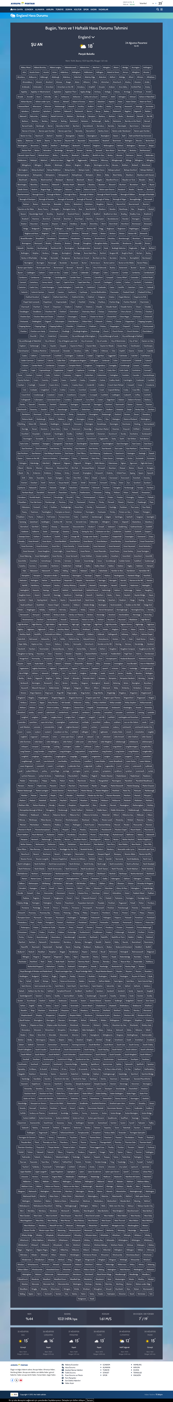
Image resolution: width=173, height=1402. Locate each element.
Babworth (68, 111)
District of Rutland (130, 419)
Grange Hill (75, 536)
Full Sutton (51, 517)
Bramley (89, 219)
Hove (50, 654)
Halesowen (34, 571)
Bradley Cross (135, 214)
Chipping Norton (25, 326)
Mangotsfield (103, 781)
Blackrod (70, 180)
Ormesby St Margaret (145, 883)
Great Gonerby (68, 546)
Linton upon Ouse (67, 737)
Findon (110, 497)
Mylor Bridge (104, 835)
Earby (114, 439)
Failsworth (33, 488)
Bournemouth (134, 204)
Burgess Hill (114, 253)
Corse (20, 375)
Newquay (117, 854)
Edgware (67, 463)
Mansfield (128, 781)
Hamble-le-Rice (117, 571)
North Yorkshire (147, 869)
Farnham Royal (27, 492)
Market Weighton (102, 791)
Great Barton (88, 541)
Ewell (43, 483)
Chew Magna (124, 317)
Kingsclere (134, 693)
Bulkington (25, 253)
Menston (61, 805)
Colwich (148, 360)
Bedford (54, 146)
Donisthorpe (101, 424)
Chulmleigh (95, 331)
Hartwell (92, 585)
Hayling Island (42, 600)
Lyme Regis (55, 771)
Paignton (36, 898)
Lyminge (66, 771)
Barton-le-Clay (26, 136)
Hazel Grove (89, 600)
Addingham (76, 72)
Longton (107, 756)
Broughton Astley (101, 243)
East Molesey (145, 448)
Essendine (40, 478)
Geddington (45, 522)
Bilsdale (48, 165)
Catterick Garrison (37, 292)
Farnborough (129, 488)
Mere (95, 805)
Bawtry (47, 141)
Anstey (147, 87)
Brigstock (45, 233)
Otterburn (97, 888)
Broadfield (40, 238)
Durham (61, 439)
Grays (151, 536)
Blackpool (59, 180)
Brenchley (94, 224)
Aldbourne (33, 77)
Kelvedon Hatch (89, 678)
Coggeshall (112, 356)
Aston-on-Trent (145, 102)
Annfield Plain (136, 87)
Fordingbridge (66, 507)
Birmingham (23, 170)
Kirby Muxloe (53, 703)
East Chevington (123, 444)
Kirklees (32, 708)
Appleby (24, 92)
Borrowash (148, 199)
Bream (64, 224)
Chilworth (99, 321)
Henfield (46, 615)
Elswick (140, 468)
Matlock (32, 800)
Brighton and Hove (31, 233)
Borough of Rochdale (146, 194)
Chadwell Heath (128, 292)
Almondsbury (27, 82)
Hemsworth (24, 615)
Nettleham (72, 844)
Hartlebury (35, 585)
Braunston (34, 224)
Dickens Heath (27, 419)
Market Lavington (42, 791)
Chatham (78, 307)
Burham (139, 253)
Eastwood (84, 458)
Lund (119, 766)
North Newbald (148, 864)
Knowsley (148, 708)
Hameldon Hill (144, 571)
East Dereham (27, 448)
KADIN (94, 9)
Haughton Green (25, 595)
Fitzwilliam (22, 502)
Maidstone (147, 776)
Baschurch (39, 136)
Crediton (101, 385)
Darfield (53, 404)
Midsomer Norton (59, 815)
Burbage (77, 253)
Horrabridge (139, 644)
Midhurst (46, 815)
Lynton (150, 771)
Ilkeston (90, 663)
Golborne (35, 531)
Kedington (149, 673)
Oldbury (93, 883)
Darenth (32, 404)
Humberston (149, 654)
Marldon (24, 795)
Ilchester (68, 663)
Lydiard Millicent (32, 771)
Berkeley (133, 150)
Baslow (81, 136)
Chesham (148, 312)
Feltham (117, 492)
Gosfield (128, 531)
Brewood (147, 224)
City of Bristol (50, 341)
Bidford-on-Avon (57, 160)
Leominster (105, 727)
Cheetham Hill (50, 312)
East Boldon (94, 444)
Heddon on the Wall (133, 605)
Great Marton (85, 551)
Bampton (91, 116)
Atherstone (37, 106)
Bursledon (63, 263)
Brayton (55, 224)
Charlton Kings (114, 302)
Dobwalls (43, 424)
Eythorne (21, 488)
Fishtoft (151, 497)
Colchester (123, 356)
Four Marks (146, 507)
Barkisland (74, 121)
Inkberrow (85, 668)
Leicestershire (49, 727)
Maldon (22, 781)
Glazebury (149, 522)
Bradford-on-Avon (110, 214)
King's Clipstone (36, 693)
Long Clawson (25, 751)
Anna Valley (123, 87)
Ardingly (108, 92)
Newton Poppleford (59, 859)
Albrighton (136, 72)
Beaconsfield (94, 141)
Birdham (125, 165)
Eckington (23, 463)
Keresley (74, 683)
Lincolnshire (139, 732)
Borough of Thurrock (84, 199)
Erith (23, 478)
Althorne (86, 82)
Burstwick (74, 263)
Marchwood (83, 786)
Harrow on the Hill (136, 580)
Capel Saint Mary (84, 282)
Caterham (131, 287)
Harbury (108, 575)
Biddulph (33, 160)
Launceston (146, 717)
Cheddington (24, 312)
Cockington (69, 356)
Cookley (24, 370)
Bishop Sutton (70, 170)
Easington (46, 444)
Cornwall (147, 370)
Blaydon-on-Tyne (128, 180)
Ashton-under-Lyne (43, 102)
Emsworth (99, 473)
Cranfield (150, 380)
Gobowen (111, 527)
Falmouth (96, 488)
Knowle (138, 708)
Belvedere (47, 150)
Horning (118, 644)
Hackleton (55, 566)
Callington (96, 273)
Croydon (83, 395)
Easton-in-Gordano (50, 458)
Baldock (44, 116)
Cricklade (33, 390)
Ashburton (76, 97)
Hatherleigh (106, 590)
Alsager (68, 82)
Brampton (100, 219)
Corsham (29, 375)
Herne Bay (148, 615)
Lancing (141, 712)
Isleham (35, 673)
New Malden (123, 844)
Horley (66, 644)
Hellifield (52, 610)
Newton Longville (42, 859)
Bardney (35, 121)
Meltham (149, 800)
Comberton (50, 365)
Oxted (127, 893)
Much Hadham (23, 835)
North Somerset (71, 869)
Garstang (22, 522)
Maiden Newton (107, 776)
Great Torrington (143, 551)
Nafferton (130, 835)
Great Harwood (114, 546)
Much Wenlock (37, 835)
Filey (78, 497)
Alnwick (39, 82)
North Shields (39, 869)
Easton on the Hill (32, 458)
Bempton (70, 150)
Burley (148, 253)
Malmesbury (33, 781)
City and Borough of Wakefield (30, 341)
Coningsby (113, 365)
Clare (44, 346)
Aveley (108, 106)
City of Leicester (87, 341)
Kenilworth (24, 683)
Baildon (148, 111)
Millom (150, 815)
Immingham (118, 663)
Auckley (81, 106)
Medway (94, 800)
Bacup (98, 111)
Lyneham (128, 771)
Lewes (28, 732)
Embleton (47, 473)
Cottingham (114, 375)
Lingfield (23, 737)
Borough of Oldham (128, 194)
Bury (88, 268)
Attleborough (60, 106)
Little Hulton (67, 742)
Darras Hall (86, 404)
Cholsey (103, 326)
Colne (115, 360)
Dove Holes (55, 429)
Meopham (72, 805)
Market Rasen (73, 791)
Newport (91, 854)
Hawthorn (100, 595)
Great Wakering (25, 556)
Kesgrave (84, 683)
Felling (107, 492)
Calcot (74, 273)
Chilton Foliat (87, 321)
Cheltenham (112, 312)
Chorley (136, 326)
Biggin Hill (70, 160)
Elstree (131, 468)
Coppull (70, 370)
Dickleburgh (40, 419)
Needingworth (95, 839)
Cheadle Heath (111, 307)
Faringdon (117, 488)
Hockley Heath (25, 634)
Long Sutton (120, 751)
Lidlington (85, 732)
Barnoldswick (88, 126)
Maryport (147, 795)
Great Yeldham (86, 556)
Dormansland (149, 424)
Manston (21, 786)
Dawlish (44, 409)
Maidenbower (121, 776)
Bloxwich (112, 185)
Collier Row (61, 360)
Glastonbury (136, 522)
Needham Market (80, 839)
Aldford (112, 77)
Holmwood (33, 639)
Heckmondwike (116, 605)
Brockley (111, 238)
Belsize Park (26, 150)
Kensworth (48, 683)
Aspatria (112, 102)
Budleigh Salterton (119, 248)
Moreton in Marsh (24, 830)
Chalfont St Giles (78, 297)
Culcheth (147, 395)
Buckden (30, 248)
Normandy (119, 859)
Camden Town (75, 277)
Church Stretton (133, 331)
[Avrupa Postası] (22, 3)
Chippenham (130, 321)
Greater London (102, 556)
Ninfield (92, 859)
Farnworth (51, 492)
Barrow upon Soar (65, 131)
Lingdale (151, 732)
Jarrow (120, 673)
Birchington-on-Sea (101, 165)
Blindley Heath (68, 185)
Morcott (117, 825)
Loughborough (27, 761)
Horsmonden (44, 649)
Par (100, 898)
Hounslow (40, 654)
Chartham (36, 307)
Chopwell (126, 326)
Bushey (112, 268)
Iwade (103, 673)
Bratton (24, 224)
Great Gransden (84, 546)
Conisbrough (125, 365)
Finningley (130, 497)
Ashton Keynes (26, 102)
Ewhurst (52, 483)
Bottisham (89, 204)
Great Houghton (44, 551)
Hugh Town (128, 654)
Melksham (138, 800)
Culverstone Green (54, 400)
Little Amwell (119, 737)
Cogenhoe (100, 356)
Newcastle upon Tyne (146, 849)
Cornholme (136, 370)
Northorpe (123, 874)
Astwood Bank (23, 106)
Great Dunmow (27, 546)
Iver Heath (72, 673)
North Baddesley (133, 859)
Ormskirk (22, 888)
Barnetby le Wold (62, 126)
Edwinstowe (113, 463)
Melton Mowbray (39, 805)
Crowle (60, 395)
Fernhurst (47, 497)
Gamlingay (119, 517)
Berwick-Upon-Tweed (26, 155)
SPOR (86, 9)
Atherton (48, 106)
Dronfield (24, 434)
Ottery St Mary (121, 888)
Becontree (35, 146)
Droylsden (36, 434)
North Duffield (39, 864)
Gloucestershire (78, 527)
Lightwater (104, 732)
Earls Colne (24, 444)
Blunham (122, 185)
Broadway (87, 238)
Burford (103, 253)
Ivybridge (93, 673)
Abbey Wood (25, 67)
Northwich (150, 874)
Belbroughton (109, 146)
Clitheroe (104, 351)
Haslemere (134, 585)
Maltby (53, 781)
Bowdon (113, 209)
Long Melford (93, 751)
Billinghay (150, 160)
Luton (127, 766)
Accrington (136, 67)
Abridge (125, 67)
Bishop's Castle (84, 170)
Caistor (65, 273)
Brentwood (136, 224)
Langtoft (92, 717)
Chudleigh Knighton (80, 331)
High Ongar (87, 624)
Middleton (23, 815)
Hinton (124, 629)
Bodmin (34, 189)
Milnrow (22, 820)
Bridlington (59, 229)
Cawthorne (72, 292)
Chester (83, 317)
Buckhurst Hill (56, 248)
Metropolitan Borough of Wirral (31, 810)
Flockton (130, 502)
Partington (130, 898)
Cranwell (42, 385)
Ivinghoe (83, 673)
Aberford (96, 67)
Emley (67, 473)
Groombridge (89, 561)
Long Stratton (107, 751)
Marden (94, 786)
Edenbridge (34, 463)
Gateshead (34, 522)
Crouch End (25, 395)
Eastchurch (120, 453)
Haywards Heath (75, 600)
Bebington (129, 141)
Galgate (108, 517)
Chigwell (48, 321)
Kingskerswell (146, 693)
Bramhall (57, 219)
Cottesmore (101, 375)
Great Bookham (131, 541)
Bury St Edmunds (99, 268)
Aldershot (102, 77)
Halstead (83, 571)
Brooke (48, 243)
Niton (101, 859)
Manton (31, 786)
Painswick (46, 898)
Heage (132, 600)
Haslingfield (24, 590)
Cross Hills (136, 390)
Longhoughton (61, 756)
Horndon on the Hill (104, 644)
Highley (20, 629)
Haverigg (57, 595)
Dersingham (93, 414)
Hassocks (35, 590)
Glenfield (35, 527)
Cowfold (73, 380)
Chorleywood (148, 326)
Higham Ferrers (126, 624)
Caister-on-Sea (54, 273)
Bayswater (82, 141)
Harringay (102, 580)
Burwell (79, 268)
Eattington (120, 458)
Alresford (49, 82)
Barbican (25, 121)
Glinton (45, 527)
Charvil (46, 307)
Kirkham (23, 708)
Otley (88, 888)
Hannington (76, 575)
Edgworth (77, 463)
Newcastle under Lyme (126, 849)
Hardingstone (119, 575)
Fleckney (62, 502)
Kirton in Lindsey (53, 708)
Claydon (53, 346)
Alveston (137, 82)
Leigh (60, 727)
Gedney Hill (58, 522)
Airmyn (125, 72)
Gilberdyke (94, 522)
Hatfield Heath (77, 590)
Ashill (113, 97)
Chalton (112, 297)
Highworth (42, 629)
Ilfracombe (79, 663)
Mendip (52, 805)
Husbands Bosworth (127, 659)
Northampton (47, 874)
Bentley (89, 150)
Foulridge (112, 507)
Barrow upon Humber (47, 131)
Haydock (127, 595)
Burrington (40, 263)
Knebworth (116, 708)
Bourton (146, 204)
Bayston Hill (69, 141)
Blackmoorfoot (46, 180)
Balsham (70, 116)
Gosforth (138, 531)
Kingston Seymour (75, 698)
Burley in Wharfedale (29, 258)
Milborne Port (75, 815)
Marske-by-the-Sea (95, 795)
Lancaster (119, 712)
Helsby (83, 610)
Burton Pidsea (142, 263)
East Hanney (54, 448)
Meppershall (84, 805)
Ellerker (29, 468)
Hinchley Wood (63, 629)
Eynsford (137, 483)
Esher (31, 478)
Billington (38, 165)
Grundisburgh (111, 561)
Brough (77, 243)
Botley (67, 204)
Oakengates (115, 879)
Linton (54, 737)
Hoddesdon (69, 634)
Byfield (151, 268)
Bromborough (124, 238)
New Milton (22, 849)
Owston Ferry (83, 893)
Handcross (65, 575)
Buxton (142, 268)
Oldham (102, 883)
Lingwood (33, 737)
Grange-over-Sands (90, 536)
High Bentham (23, 624)
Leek (152, 722)
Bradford (97, 214)
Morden (127, 825)
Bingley (87, 165)
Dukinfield (90, 434)
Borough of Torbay (102, 199)
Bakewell (23, 116)
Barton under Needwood (121, 131)
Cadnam (42, 273)
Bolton (78, 189)
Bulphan (36, 253)
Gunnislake (43, 566)
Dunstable (39, 439)
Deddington (98, 409)
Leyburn (38, 732)
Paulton (58, 903)
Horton (70, 649)
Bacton (89, 111)
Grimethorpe (46, 561)
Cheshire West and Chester (43, 317)
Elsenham (112, 468)
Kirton (41, 708)
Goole (45, 531)
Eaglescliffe (104, 439)
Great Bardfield (60, 541)
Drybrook (47, 434)
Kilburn (87, 688)
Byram (20, 273)
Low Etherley (76, 761)
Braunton (45, 224)
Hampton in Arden (50, 575)
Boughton (100, 204)
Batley (20, 141)
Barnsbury (100, 126)
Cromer (72, 390)
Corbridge (91, 370)
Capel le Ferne (69, 282)
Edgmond (56, 463)
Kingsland (21, 698)
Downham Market (102, 429)
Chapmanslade (61, 302)
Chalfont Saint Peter (60, 297)
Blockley (92, 185)
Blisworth (81, 185)
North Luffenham (133, 864)
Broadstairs (51, 238)
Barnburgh (40, 126)
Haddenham (67, 566)
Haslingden (146, 585)
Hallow (74, 571)
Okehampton (33, 883)
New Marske (136, 844)
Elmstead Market (88, 468)
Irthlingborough (146, 668)
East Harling (67, 448)
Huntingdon (60, 659)
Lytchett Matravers (28, 776)
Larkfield (111, 717)
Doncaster (78, 424)
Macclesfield (73, 776)
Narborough (46, 839)
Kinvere (33, 703)
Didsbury (61, 419)
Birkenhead (146, 165)
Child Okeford (73, 321)
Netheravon (40, 844)
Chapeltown (47, 302)
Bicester (120, 155)
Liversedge (46, 747)
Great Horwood (28, 551)
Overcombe (48, 893)
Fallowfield (85, 488)
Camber (125, 273)
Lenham (94, 727)
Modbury (58, 825)
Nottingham (58, 879)
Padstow (26, 898)
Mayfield (63, 800)
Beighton (96, 146)
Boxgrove (141, 209)
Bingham (78, 165)
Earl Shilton (132, 439)
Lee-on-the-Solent (131, 722)
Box (132, 209)
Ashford (104, 97)
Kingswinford (128, 698)
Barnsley (111, 126)
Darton (130, 404)
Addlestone (88, 72)
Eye (128, 483)
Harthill (24, 585)
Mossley (83, 830)
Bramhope (79, 219)
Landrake (151, 712)
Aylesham (47, 111)
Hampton (36, 575)
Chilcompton (59, 321)
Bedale (45, 146)
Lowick (50, 766)
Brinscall (85, 233)
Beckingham (22, 146)
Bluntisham (134, 185)
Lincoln (128, 732)
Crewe (140, 385)
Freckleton (78, 512)
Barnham (76, 126)
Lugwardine (109, 766)
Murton (93, 835)
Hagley (130, 566)
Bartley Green (103, 131)
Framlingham (47, 512)
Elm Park (75, 468)
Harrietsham (90, 580)
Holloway (124, 634)
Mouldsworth (106, 830)
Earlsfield (35, 444)
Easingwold (58, 444)
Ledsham (117, 722)
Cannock (23, 282)
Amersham (50, 87)
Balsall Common (57, 116)
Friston (136, 512)
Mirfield (130, 820)
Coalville (150, 351)
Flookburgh (142, 502)
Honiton (115, 639)
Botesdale (57, 204)
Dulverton (101, 434)
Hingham (115, 629)
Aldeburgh (55, 77)
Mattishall (42, 800)
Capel (58, 282)
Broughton (87, 243)
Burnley (123, 258)
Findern (101, 497)
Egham (123, 463)
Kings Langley (72, 693)
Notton (85, 879)
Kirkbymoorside (146, 703)
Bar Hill (149, 116)
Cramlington (127, 380)
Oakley (147, 879)
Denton (47, 414)
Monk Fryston (89, 825)
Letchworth (127, 727)
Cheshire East (25, 317)
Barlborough (96, 121)
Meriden (103, 805)
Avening (118, 106)
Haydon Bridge (139, 595)
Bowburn (102, 209)
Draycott (126, 429)
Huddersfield (116, 654)
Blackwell (80, 180)
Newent (36, 854)
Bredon (83, 224)
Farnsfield (40, 492)
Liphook (80, 737)
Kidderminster (54, 688)
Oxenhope (96, 893)
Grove (99, 561)
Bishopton (89, 175)
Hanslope (88, 575)
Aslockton (101, 102)
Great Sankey (128, 551)
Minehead (85, 820)
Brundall (138, 243)
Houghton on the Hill (146, 649)
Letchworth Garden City (143, 727)
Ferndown (22, 497)
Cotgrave (78, 375)
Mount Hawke (136, 830)
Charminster (144, 302)
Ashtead (133, 97)
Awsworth (128, 106)
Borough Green (38, 194)
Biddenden (150, 155)
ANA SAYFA (18, 9)
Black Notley (117, 175)
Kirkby (87, 703)
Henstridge (101, 615)
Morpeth (65, 830)
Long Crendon (39, 751)
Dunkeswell (146, 434)
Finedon (120, 497)
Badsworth (117, 111)
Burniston (113, 258)
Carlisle (118, 282)
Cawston (61, 292)
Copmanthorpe (44, 370)
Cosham (57, 375)
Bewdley (85, 155)
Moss (74, 830)
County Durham (24, 380)
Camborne (23, 277)
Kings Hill (60, 693)
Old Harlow (57, 883)
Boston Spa (46, 204)
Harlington (34, 580)
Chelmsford (74, 312)
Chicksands (24, 321)
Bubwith (21, 248)
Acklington (147, 67)
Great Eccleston (42, 546)
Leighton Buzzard (72, 727)
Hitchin (141, 629)
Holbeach (80, 634)
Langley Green (56, 717)
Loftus (97, 747)
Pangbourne (58, 898)
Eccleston (150, 458)
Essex (50, 478)
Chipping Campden (145, 321)
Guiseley (22, 566)
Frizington (146, 512)
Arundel (30, 97)
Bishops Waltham (146, 170)
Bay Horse (58, 141)
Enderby (110, 473)
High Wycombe (111, 624)
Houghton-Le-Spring (25, 654)
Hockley (151, 629)
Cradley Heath (114, 380)
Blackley (34, 180)
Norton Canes (36, 879)
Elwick (21, 473)
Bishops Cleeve (99, 170)
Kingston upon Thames (112, 698)
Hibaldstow (133, 619)
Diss (107, 419)
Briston (103, 233)
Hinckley (75, 629)
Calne (105, 273)
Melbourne (116, 800)
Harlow (44, 580)
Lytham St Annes (45, 776)
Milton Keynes (46, 820)
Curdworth (78, 400)
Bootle (131, 189)
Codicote (80, 356)
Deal (52, 409)
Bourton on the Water (26, 209)
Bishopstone (50, 175)
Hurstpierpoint (111, 659)
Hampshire (26, 575)
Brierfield (79, 229)
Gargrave (139, 517)
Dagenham (111, 400)
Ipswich (105, 668)
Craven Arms (54, 385)
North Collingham (24, 864)
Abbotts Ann (84, 67)
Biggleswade (82, 160)
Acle (24, 72)
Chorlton (23, 331)
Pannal (69, 898)
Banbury (102, 116)
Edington (88, 463)
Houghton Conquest (127, 649)
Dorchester (126, 424)
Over (38, 893)
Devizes (127, 414)
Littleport (24, 747)
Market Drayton (148, 786)
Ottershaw (109, 888)
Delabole (119, 409)
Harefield (146, 575)
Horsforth (21, 649)
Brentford (125, 224)
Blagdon (100, 180)
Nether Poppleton (144, 839)
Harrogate (113, 580)
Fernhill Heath (35, 497)
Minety (95, 820)
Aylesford (36, 111)
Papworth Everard (89, 898)
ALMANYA (39, 9)
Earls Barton (144, 439)
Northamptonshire (62, 874)
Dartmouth (120, 404)
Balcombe (34, 116)
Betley (55, 155)
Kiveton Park (79, 708)
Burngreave (66, 258)
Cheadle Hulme (126, 307)
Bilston (68, 165)
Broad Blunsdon (26, 238)
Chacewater (114, 292)
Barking (63, 121)
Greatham (115, 556)
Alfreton (140, 77)
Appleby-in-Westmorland (40, 92)
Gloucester (65, 527)
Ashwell (66, 102)
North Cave (147, 859)
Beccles (139, 141)
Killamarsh (106, 688)
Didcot (51, 419)
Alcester (146, 72)
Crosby (126, 390)
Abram (116, 67)
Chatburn (68, 307)
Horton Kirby (81, 649)
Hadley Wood (99, 566)
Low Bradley (62, 761)
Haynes (53, 600)
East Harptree (80, 448)
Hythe (49, 663)
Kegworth (38, 678)
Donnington (114, 424)
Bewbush (75, 155)
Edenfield (46, 463)
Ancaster (102, 87)
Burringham (28, 263)
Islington (55, 673)
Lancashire (108, 712)
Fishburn (141, 497)
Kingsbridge (111, 693)
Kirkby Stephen (130, 703)
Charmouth (25, 307)
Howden (69, 654)
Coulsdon (125, 375)
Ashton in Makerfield (146, 97)
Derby (71, 414)
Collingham (94, 360)
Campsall (109, 277)
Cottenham (89, 375)
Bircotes (115, 165)
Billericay (104, 160)
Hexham (101, 619)
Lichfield (75, 732)
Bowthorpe (123, 209)
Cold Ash (134, 356)
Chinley (109, 321)
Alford (131, 77)
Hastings (46, 590)
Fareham (106, 488)
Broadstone (63, 238)
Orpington (33, 888)
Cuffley (137, 395)
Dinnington (81, 419)
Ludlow (98, 766)
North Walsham (132, 869)
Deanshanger (62, 409)
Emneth (76, 473)
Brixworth (143, 233)
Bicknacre (129, 155)
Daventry (33, 409)
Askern (91, 102)
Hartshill (82, 585)
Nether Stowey (26, 844)
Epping (132, 473)
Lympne (96, 771)
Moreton (149, 825)
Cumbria (67, 400)
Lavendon (22, 722)
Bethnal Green (43, 155)
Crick (24, 390)
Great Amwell (33, 541)
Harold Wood (56, 580)
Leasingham (61, 722)
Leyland (47, 732)
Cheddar (148, 307)
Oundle (20, 893)
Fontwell (36, 507)
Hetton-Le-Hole (88, 619)
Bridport (70, 229)
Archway (97, 92)
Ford (45, 507)
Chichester (137, 317)
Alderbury (66, 77)
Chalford (91, 297)
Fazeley (73, 492)
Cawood (51, 292)
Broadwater (75, 238)
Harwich (124, 585)
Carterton (22, 287)
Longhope (35, 756)
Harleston (23, 580)
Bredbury (73, 224)
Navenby (57, 839)
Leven (20, 732)
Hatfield (65, 590)
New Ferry (111, 844)
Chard (72, 302)
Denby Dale (139, 409)
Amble (147, 82)
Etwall (94, 478)
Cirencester (63, 336)
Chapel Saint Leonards (31, 302)
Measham (83, 800)
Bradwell (25, 219)
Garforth (129, 517)
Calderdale (85, 273)
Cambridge (47, 277)
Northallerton (23, 874)
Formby (89, 507)
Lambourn (86, 712)
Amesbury (81, 87)
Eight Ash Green (147, 463)
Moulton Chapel (121, 830)
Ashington (122, 97)
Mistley (150, 820)
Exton (121, 483)
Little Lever (80, 742)
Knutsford (21, 712)
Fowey (24, 512)
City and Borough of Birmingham (83, 336)
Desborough (106, 414)
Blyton (152, 185)
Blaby (107, 175)
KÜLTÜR (77, 9)
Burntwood (146, 258)
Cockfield (57, 356)
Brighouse (110, 229)
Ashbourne (65, 97)
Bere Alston (110, 150)
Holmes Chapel (147, 634)
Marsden (69, 795)
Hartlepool (47, 585)
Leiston (84, 727)
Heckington (102, 605)
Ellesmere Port (62, 468)
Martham (127, 795)
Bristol (94, 233)
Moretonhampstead (42, 830)
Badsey (106, 111)
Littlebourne (133, 742)
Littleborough (120, 742)
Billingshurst (26, 165)
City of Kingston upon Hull (67, 341)
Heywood (121, 619)
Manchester (82, 781)
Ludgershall (88, 766)
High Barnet (145, 619)
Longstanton (96, 756)
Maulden (53, 800)
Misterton (140, 820)
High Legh (75, 624)
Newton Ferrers (26, 859)
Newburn (100, 849)
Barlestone (117, 121)
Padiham (151, 893)
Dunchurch (113, 434)
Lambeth (75, 712)
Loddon (77, 747)
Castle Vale (79, 287)
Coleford (40, 360)
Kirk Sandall (66, 703)
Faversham (63, 492)
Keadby (129, 673)
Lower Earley (131, 761)
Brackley (50, 214)
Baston (115, 136)
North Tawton (103, 869)
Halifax (56, 571)
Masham (22, 800)
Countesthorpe (148, 375)
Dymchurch (91, 439)
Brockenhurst (100, 238)
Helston (92, 610)
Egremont (133, 463)
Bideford (44, 160)
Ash (56, 97)
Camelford (99, 277)
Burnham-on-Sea (99, 258)
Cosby (48, 375)
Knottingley (128, 708)
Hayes (151, 595)
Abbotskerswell (70, 67)
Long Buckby (146, 747)
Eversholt (136, 478)
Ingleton (53, 668)
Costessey (67, 375)
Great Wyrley (57, 556)
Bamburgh (81, 116)
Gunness (32, 566)
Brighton (145, 229)
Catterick (24, 292)
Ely (28, 473)
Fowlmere (34, 512)
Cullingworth (25, 400)
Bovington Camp (69, 209)
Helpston (73, 610)
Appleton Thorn (71, 92)
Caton (141, 287)
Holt (54, 639)
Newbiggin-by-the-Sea (68, 849)
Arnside (20, 97)
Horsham (32, 649)
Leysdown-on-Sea (61, 732)
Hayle (31, 600)
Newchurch (25, 854)
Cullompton (38, 400)
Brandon (125, 219)
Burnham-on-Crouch (81, 258)
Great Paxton (115, 551)
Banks (121, 116)
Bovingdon (55, 209)
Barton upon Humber (142, 131)
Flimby (101, 502)
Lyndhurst (118, 771)
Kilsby (116, 688)
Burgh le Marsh (127, 253)
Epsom (141, 473)
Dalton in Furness (134, 400)
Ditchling (21, 424)
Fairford (43, 488)
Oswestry (69, 888)
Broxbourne (127, 243)
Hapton (98, 575)
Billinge (128, 160)
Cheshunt (60, 317)
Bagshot (128, 111)
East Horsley (93, 448)
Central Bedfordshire (98, 292)
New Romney (35, 849)
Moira (67, 825)
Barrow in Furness (28, 131)
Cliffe (87, 351)
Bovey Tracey (43, 209)
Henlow (90, 615)
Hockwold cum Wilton (53, 634)
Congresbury (100, 365)
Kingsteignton (43, 698)
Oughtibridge (148, 888)
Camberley (136, 273)
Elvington (150, 468)
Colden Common (27, 360)
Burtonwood (58, 268)
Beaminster (117, 141)
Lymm (86, 771)
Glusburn (91, 527)
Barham (54, 121)
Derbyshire (81, 414)
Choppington (114, 326)
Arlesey (117, 92)
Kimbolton (137, 688)
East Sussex (69, 453)
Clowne (131, 351)
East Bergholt (82, 444)
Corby (101, 370)
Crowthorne (71, 395)
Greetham (34, 561)
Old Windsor (81, 883)
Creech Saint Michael (116, 385)
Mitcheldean (34, 825)
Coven (35, 380)
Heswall (63, 619)
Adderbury (64, 72)
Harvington (103, 585)
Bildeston (94, 160)
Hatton (138, 590)
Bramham (67, 219)
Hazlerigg (101, 600)
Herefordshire (124, 615)
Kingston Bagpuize (58, 698)
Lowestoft (40, 766)
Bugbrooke (133, 248)
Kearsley (139, 673)
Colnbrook (106, 360)
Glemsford (24, 527)
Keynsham (148, 683)
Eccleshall (139, 458)
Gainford (85, 517)
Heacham (111, 600)
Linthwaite (45, 737)
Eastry (74, 458)
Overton (71, 893)
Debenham (86, 409)
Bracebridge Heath (36, 214)
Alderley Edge (90, 77)
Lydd (20, 771)
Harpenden (68, 580)
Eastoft (151, 453)
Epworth (150, 473)
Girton (116, 522)
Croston (146, 390)
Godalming (123, 527)
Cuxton (100, 400)
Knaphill (90, 708)
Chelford (62, 312)
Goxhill (57, 536)
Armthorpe (138, 92)
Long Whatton (133, 751)
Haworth (89, 595)
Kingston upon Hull (93, 698)
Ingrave (74, 668)
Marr (61, 795)
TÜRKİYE (60, 9)
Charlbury (101, 302)
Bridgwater (47, 229)
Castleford (91, 287)
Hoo (123, 639)
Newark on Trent (50, 849)
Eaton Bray (96, 458)
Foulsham (123, 507)
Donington (89, 424)
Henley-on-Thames (76, 615)
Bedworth (76, 146)
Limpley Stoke (117, 732)
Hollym (134, 634)
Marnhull (43, 795)
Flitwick (121, 502)
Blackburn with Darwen (145, 175)
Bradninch (147, 214)
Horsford (150, 644)
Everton (24, 483)
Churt (42, 336)
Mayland (73, 800)
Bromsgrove (26, 243)
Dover (66, 429)
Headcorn (122, 600)
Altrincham (105, 82)
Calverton (115, 273)
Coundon (136, 375)
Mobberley (47, 825)
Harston (149, 580)
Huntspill (81, 659)
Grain (66, 536)
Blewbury (45, 185)
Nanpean (24, 839)
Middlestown (147, 810)
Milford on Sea (127, 815)
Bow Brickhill (90, 209)
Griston (77, 561)
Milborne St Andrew (90, 815)
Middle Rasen (102, 810)
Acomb (46, 72)
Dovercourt (76, 429)
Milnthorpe (33, 820)
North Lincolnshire (116, 864)
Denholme (26, 414)
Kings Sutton (85, 693)
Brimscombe (63, 233)
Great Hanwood (99, 546)
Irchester (115, 668)
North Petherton (25, 869)
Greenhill (148, 556)
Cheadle (99, 307)
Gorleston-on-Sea (103, 531)
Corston (39, 375)
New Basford (98, 844)
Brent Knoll (113, 224)
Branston (146, 219)
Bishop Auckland (38, 170)
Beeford (87, 146)
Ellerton (39, 468)
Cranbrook (140, 380)
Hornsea (128, 644)
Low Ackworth (49, 761)
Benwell (99, 150)
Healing (141, 600)
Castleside (102, 287)
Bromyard (38, 243)
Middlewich (35, 815)
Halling (65, 571)
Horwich (93, 649)
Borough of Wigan (119, 199)
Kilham (96, 688)
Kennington (36, 683)
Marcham (72, 786)
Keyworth (24, 688)
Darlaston (63, 404)
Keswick (107, 683)
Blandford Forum (112, 180)
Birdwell (135, 165)
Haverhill (46, 595)
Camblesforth (149, 273)
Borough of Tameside (65, 199)
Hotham (103, 649)
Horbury (58, 644)
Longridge (73, 756)
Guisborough (149, 561)
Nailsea (140, 835)
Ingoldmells (63, 668)
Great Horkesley (145, 546)
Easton (20, 458)
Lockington (67, 747)
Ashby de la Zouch (91, 97)
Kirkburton (77, 703)
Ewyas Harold (64, 483)
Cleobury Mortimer (40, 351)
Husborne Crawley (145, 659)
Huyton (20, 663)
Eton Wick (77, 478)
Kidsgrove (77, 688)
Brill (53, 233)
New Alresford (85, 844)
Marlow (33, 795)
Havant (37, 595)
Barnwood (146, 126)
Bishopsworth (63, 175)
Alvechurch (117, 82)
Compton (61, 365)
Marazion (53, 786)
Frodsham (21, 517)
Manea (92, 781)
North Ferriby (89, 864)
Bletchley (34, 185)
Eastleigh (142, 453)
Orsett (43, 888)
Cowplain (92, 380)
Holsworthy (45, 639)
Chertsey (138, 312)
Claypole (63, 346)
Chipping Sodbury (55, 326)
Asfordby (47, 97)
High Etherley (37, 624)
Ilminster (107, 663)
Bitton (99, 175)
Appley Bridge (85, 92)
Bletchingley (22, 185)
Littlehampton (147, 742)
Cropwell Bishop (114, 390)
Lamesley (97, 712)
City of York (133, 341)
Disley (99, 419)
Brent (104, 224)
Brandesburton (113, 219)
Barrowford (90, 131)
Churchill (33, 336)
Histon (133, 629)
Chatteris (89, 307)
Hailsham (139, 566)
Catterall (150, 287)
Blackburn (130, 175)
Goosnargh (55, 531)
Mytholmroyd (118, 835)
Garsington (151, 517)
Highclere (150, 624)
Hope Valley (22, 644)
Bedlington (65, 146)
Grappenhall (116, 536)
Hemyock (36, 615)
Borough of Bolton (54, 194)
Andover (112, 87)
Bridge (25, 229)
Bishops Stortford (130, 170)
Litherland (106, 737)
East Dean (148, 444)
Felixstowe (98, 492)
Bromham (136, 238)
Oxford (106, 893)
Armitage (127, 92)
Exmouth (103, 483)
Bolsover (68, 189)
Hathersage (128, 590)
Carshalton (148, 282)
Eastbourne (108, 453)
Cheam (138, 307)
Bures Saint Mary (90, 253)
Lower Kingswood (26, 766)
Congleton (88, 365)
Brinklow (75, 233)
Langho (44, 717)
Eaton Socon (108, 458)
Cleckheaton (135, 346)
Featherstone (85, 492)
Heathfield (40, 605)
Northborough (78, 874)
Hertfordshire (52, 619)
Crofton (63, 390)
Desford (118, 414)
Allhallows (151, 77)
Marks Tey (126, 791)
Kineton (23, 693)
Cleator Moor (122, 346)
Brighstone (122, 229)
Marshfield (80, 795)
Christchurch (53, 331)
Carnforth (137, 282)
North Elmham (74, 864)
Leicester (37, 727)
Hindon (105, 629)
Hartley (57, 585)
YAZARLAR (103, 9)
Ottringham (135, 888)
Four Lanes (135, 507)
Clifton (95, 351)
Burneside (54, 258)
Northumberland (137, 874)
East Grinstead (41, 448)
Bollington (58, 189)
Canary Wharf (122, 277)
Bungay (55, 253)
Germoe (69, 522)
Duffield (79, 434)
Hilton (51, 629)
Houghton (113, 649)
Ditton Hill (32, 424)
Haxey (118, 595)
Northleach (101, 874)
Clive (113, 351)
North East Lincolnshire (57, 864)
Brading (124, 214)
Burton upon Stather (25, 268)
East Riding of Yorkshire (52, 453)
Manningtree (116, 781)
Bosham (26, 204)
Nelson (107, 839)
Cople (33, 370)
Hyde (29, 663)
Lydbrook (148, 766)
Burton (84, 263)
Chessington (72, 317)
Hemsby (151, 610)
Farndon (140, 488)
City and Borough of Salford (132, 336)
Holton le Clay (74, 639)
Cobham (34, 356)
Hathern (117, 590)
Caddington (31, 273)
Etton (87, 478)
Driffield (136, 429)
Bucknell (97, 248)
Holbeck (91, 634)
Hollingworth (112, 634)
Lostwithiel (147, 756)
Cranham (21, 385)
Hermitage (137, 615)
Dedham (109, 409)
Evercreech (125, 478)
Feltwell (135, 492)
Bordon (140, 189)
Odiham (22, 883)
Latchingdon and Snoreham (128, 717)
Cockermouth (46, 356)
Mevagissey (50, 810)
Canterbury (34, 282)
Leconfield (96, 722)
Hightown (30, 629)
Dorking (137, 424)
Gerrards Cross (81, 522)
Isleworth (45, 673)
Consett (136, 365)
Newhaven (47, 854)
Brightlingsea (134, 229)
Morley (56, 830)
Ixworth (111, 673)
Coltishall (138, 360)
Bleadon (142, 180)
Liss (98, 737)
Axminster (149, 106)
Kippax (42, 703)
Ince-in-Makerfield (147, 663)
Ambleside (26, 87)
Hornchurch (89, 644)
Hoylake (78, 654)
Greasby (22, 541)
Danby (22, 404)
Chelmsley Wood (88, 312)
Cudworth (127, 395)
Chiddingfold (36, 321)
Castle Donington (48, 287)
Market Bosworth (117, 786)
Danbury (147, 400)
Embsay (58, 473)
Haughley (148, 590)
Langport (82, 717)
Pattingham (47, 903)
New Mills (147, 844)
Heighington (31, 610)
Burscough (52, 263)
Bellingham (131, 146)
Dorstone (44, 429)
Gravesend (141, 536)
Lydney (44, 771)
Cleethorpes (148, 346)
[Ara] (158, 9)
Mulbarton (50, 835)
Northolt (112, 874)
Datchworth (22, 409)
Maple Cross (41, 786)
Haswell (56, 590)
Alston (77, 82)
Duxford (80, 439)
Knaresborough (102, 708)
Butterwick (123, 268)
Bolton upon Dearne (107, 189)
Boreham (150, 189)
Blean (151, 180)
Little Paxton (92, 742)
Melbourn (104, 800)
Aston (120, 102)
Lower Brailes (100, 761)
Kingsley (31, 698)
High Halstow (63, 624)
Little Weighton (106, 742)
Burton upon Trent (43, 268)
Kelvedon (76, 678)
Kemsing (141, 678)
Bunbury (45, 253)
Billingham (139, 160)
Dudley (70, 434)
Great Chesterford (146, 541)
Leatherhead (73, 722)
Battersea (29, 141)
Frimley (112, 512)
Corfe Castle (123, 370)
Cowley (82, 380)
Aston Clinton (131, 102)
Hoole (151, 639)
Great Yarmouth (72, 556)
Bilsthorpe (58, 165)
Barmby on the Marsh (133, 121)
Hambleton (131, 571)
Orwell (51, 888)
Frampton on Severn (62, 512)
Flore (151, 502)
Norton (24, 879)
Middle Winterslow (118, 810)
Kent (57, 683)
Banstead (130, 116)
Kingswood (141, 698)
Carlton (127, 282)
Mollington (77, 825)
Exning (113, 483)
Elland (20, 468)
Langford (24, 717)
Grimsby (57, 561)
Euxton (103, 478)
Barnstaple (122, 126)
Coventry (45, 380)
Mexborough (63, 810)
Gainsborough (97, 517)
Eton (68, 478)
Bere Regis (122, 150)
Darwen (139, 404)
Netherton (52, 844)
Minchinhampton (72, 820)
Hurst (100, 659)
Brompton (147, 238)
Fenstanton (146, 492)
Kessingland (96, 683)
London (106, 747)
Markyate (137, 791)
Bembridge (59, 150)
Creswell (130, 385)
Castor (112, 287)
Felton (126, 492)
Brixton (122, 233)
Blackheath (23, 180)
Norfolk (109, 859)
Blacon (90, 180)
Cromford (82, 390)
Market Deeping (133, 786)
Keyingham (136, 683)
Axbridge (139, 106)
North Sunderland (87, 869)
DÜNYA (69, 9)
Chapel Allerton (124, 297)
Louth (38, 761)
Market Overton (58, 791)
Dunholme (134, 434)
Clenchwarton (24, 351)
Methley (150, 805)
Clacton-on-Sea (147, 341)
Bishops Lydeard (114, 170)
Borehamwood (23, 194)
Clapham (22, 346)
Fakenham (73, 488)
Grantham (105, 536)
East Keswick (106, 448)
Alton (95, 82)
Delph (129, 409)
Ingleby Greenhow (39, 668)
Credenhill (90, 385)
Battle (39, 141)
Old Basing (46, 883)
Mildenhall (106, 815)
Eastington (131, 453)
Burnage (44, 258)
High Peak (98, 624)
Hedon (20, 610)
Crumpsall (93, 395)
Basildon (59, 136)
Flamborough (50, 502)
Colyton (25, 365)
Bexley (110, 155)
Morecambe (137, 825)
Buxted (133, 268)
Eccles (130, 458)
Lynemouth (140, 771)
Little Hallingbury (52, 742)
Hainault (150, 566)
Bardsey (45, 121)
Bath (124, 136)
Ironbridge (133, 668)
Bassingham (105, 136)
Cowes (63, 380)
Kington (151, 698)
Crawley (65, 385)
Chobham (92, 326)
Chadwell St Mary (144, 292)
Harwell (114, 585)
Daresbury (42, 404)
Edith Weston (100, 463)
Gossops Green (24, 536)
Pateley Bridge (23, 903)
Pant (77, 898)
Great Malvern (71, 551)
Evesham (34, 483)
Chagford (46, 297)
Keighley (49, 678)
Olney (111, 883)
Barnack (147, 121)
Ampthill (92, 87)
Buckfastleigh (42, 248)
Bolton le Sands (90, 189)
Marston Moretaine (113, 795)
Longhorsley (47, 756)
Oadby (105, 879)
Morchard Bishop (104, 825)
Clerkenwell (54, 351)
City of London (102, 341)
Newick (57, 854)
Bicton (139, 155)
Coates (24, 356)
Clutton (140, 351)
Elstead (122, 468)
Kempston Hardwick (127, 678)
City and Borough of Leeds (108, 336)
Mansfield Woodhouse (144, 781)
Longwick (128, 756)
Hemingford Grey (137, 610)
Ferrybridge (58, 497)
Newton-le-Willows (78, 859)
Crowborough (39, 395)
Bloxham (102, 185)
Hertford (40, 619)
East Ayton (69, 444)
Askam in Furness (78, 102)
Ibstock (58, 663)
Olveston (120, 883)
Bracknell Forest (74, 214)
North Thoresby (117, 869)
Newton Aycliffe (145, 854)
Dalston (121, 400)
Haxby (109, 595)
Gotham (37, 536)
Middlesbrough (133, 810)
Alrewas (59, 82)
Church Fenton (117, 331)
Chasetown (57, 307)
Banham (112, 116)
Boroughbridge (135, 199)
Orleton (131, 883)
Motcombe (94, 830)
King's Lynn (49, 693)
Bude (106, 248)
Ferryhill (69, 497)
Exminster (93, 483)
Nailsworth (150, 835)
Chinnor (118, 321)
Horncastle (77, 644)
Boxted (151, 209)
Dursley (71, 439)
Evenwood (113, 478)
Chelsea (101, 312)
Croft (54, 390)
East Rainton (36, 453)
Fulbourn (40, 517)
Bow (80, 209)
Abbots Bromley (40, 67)
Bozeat (23, 214)
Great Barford (75, 541)
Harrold (123, 580)
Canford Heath (147, 277)
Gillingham (106, 522)
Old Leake (69, 883)
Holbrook (100, 634)
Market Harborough (25, 791)
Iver (63, 673)
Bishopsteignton (23, 175)
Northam (34, 874)
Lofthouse (87, 747)
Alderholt (77, 77)
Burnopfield (134, 258)
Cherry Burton (126, 312)
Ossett (60, 888)
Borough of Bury (70, 194)
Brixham (113, 233)
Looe (137, 756)
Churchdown (147, 331)
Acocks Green (35, 72)
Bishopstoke (37, 175)
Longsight (84, 756)
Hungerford (24, 659)
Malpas (44, 781)
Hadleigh (78, 566)
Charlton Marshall (129, 302)
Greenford (138, 556)
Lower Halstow (145, 761)
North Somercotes (55, 869)
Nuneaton (95, 879)
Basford (49, 136)
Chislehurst (81, 326)
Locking (56, 747)
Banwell (140, 116)
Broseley (58, 243)
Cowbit (55, 380)
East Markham (131, 448)
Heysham (111, 619)
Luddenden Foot (74, 766)
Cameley (87, 277)
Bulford (152, 248)
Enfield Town (121, 473)
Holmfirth (21, 639)
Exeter (74, 483)
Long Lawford (80, 751)
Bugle (143, 248)
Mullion (61, 835)
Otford (79, 888)
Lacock (40, 712)
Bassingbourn (92, 136)
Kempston (112, 678)
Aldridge (122, 77)
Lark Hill (102, 717)
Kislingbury (67, 708)
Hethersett (74, 619)
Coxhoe (102, 380)
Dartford (108, 404)
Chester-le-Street (96, 317)
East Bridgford (108, 444)
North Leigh (101, 864)
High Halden (50, 624)
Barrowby (79, 131)
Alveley (128, 82)
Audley (100, 106)
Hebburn (76, 605)
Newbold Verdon (86, 849)
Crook (102, 390)
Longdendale (147, 751)
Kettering (116, 683)
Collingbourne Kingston (77, 360)
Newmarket (79, 854)
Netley (61, 844)
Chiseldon (69, 326)
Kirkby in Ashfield (99, 703)
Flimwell (111, 502)
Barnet (50, 126)
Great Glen (56, 546)
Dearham (74, 409)
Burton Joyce (95, 263)
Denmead (37, 414)
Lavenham (33, 722)
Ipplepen (95, 668)
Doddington (54, 424)
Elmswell (101, 468)
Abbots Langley (55, 67)
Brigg (101, 229)
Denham (151, 409)
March (62, 786)
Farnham (150, 488)
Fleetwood (81, 502)
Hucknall (104, 654)
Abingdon (106, 67)
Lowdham (88, 761)
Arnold (148, 92)
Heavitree (66, 605)
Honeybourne (103, 639)
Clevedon (66, 351)
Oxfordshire (116, 893)
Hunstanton (48, 659)
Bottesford (78, 204)
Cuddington (116, 395)
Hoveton (58, 654)
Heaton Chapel (53, 605)
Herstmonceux (27, 619)
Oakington (137, 879)
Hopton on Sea (36, 644)
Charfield (81, 302)
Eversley (147, 478)
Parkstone (119, 898)
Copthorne (80, 370)
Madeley (84, 776)
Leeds (144, 722)
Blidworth (55, 185)
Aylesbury (25, 111)
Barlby (107, 121)
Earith (122, 439)
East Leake (119, 448)
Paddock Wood (138, 893)
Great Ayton (46, 541)
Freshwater (102, 512)
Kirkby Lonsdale (115, 703)
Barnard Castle (27, 126)
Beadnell (106, 141)
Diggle (70, 419)
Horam (48, 644)
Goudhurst (47, 536)
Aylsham (57, 111)
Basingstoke (70, 136)
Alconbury (21, 77)
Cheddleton (37, 312)
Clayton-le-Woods (107, 346)
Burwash (70, 268)
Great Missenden (100, 551)
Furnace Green (64, 517)
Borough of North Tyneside (107, 194)
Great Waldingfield (42, 556)
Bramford (46, 219)
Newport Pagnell (104, 854)
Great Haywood (129, 546)
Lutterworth (137, 766)
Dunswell (50, 439)
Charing (91, 302)
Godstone (24, 531)
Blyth (144, 185)
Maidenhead (134, 776)
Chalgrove (101, 297)
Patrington (36, 903)
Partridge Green (143, 898)
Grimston (67, 561)
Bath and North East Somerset (140, 136)
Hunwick (91, 659)
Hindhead (86, 629)
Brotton (68, 243)
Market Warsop (86, 791)
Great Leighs (57, 551)
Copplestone (58, 370)
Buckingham (69, 248)
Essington (59, 478)
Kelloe (58, 678)
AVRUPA (50, 9)
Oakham (127, 879)
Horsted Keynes (58, 649)
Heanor (150, 600)
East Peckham (23, 453)
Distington (116, 419)
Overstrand (60, 893)
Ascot (38, 97)
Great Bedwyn (102, 541)
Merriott (113, 805)
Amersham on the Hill (65, 87)
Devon (136, 414)
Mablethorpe (60, 776)
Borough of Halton (87, 194)
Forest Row (79, 507)
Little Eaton (38, 742)
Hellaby (42, 610)
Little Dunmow (25, 742)
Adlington (99, 72)
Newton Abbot (130, 854)
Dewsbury (146, 414)
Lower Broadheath (116, 761)
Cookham (146, 365)
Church (106, 331)
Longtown (117, 756)
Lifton (94, 732)
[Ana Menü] (161, 9)
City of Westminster (118, 341)
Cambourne (35, 277)
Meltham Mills (24, 805)
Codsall (90, 356)
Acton (54, 72)
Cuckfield (104, 395)
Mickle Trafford (76, 810)
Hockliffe (37, 634)
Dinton (90, 419)
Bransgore (136, 219)
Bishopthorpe (77, 175)
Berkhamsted (145, 150)
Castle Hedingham (64, 287)
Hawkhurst (68, 595)
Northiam (90, 874)
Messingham (124, 805)
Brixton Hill (132, 233)
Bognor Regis (45, 189)
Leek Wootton (25, 727)
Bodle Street (23, 189)
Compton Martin (75, 365)
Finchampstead (89, 497)
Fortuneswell (101, 507)
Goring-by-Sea (87, 531)
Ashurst (56, 102)
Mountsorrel (148, 830)
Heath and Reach (26, 605)
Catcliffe (121, 287)
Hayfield (22, 600)
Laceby (31, 712)
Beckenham (150, 141)
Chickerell (148, 317)
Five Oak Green (36, 502)
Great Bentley (116, 541)
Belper (151, 146)
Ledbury (107, 722)
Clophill (122, 351)
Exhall (83, 483)
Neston (116, 839)
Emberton (36, 473)
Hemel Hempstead (106, 610)
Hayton (63, 600)
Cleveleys (77, 351)
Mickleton (89, 810)
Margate (104, 786)
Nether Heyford (128, 839)
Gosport (148, 531)
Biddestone (22, 160)
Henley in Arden (59, 615)
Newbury (110, 849)
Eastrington (65, 458)
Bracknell (60, 214)
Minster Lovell (107, 820)
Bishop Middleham (54, 170)
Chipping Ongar (40, 326)
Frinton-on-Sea (124, 512)
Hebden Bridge (89, 605)
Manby (71, 781)
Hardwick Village (134, 575)
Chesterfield (111, 317)
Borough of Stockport (28, 199)
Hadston (120, 566)
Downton (115, 429)
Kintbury (23, 703)
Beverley (65, 155)
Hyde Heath (39, 663)
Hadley (88, 566)
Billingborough (117, 160)
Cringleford (45, 390)
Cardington (108, 282)
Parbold (108, 898)
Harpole (79, 580)
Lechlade (85, 722)
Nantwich (34, 839)
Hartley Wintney (70, 585)
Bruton (147, 243)
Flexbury (92, 502)
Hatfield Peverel (92, 590)
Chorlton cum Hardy (37, 331)
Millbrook (140, 815)
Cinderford (52, 336)
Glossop (54, 527)
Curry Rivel (90, 400)
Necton (67, 839)
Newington (68, 854)
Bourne (110, 204)
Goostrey (66, 531)
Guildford (137, 561)
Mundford (83, 835)
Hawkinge (78, 595)
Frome (30, 517)
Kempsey (102, 678)
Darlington (74, 404)
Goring (75, 531)
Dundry (123, 434)
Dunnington (27, 439)
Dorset (34, 429)
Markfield (115, 791)
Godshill (149, 527)
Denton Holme (59, 414)
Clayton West (91, 346)
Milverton (58, 820)
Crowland (50, 395)
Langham (35, 717)
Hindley (96, 629)
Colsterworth (126, 360)
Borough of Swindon (46, 199)
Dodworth (66, 424)
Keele (30, 678)
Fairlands (53, 488)
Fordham (54, 507)
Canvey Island (47, 282)
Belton (37, 150)
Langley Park (70, 717)
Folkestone (26, 507)
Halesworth (46, 571)
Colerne (50, 360)
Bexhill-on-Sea (98, 155)
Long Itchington (65, 751)
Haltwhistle (103, 571)
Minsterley (120, 820)
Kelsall (66, 678)
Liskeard (90, 737)
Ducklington (58, 434)
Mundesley (71, 835)
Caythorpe (83, 292)
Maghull (94, 776)
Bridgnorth (36, 229)
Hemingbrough (122, 610)
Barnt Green (134, 126)
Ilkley (98, 663)
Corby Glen (111, 370)
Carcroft (97, 282)
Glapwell (125, 522)
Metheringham (138, 805)
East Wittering (95, 453)
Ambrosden (37, 87)
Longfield (24, 756)
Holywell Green (89, 639)
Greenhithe (22, 561)
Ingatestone (24, 668)
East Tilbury (81, 453)
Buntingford (66, 253)
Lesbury (116, 727)
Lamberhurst (63, 712)
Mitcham (23, 825)
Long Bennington (131, 747)
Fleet (71, 502)
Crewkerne (150, 385)
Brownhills (115, 243)
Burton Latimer (109, 263)
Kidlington (66, 688)
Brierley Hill (91, 229)
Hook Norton (141, 639)
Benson (80, 150)
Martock (137, 795)
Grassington (129, 536)
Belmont (142, 146)
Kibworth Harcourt (38, 688)
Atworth (71, 106)
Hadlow (111, 566)
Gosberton (117, 531)
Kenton (65, 683)
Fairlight (63, 488)
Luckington (60, 766)
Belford (120, 146)
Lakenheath (50, 712)
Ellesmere (49, 468)
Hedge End (148, 605)
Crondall (93, 390)
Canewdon (135, 277)
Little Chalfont (133, 737)
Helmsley (62, 610)
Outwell (30, 893)
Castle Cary (34, 287)
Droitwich (146, 429)
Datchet (149, 404)
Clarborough (34, 346)
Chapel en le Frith (140, 297)
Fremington (90, 512)
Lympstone (107, 771)
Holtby (62, 639)
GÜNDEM (29, 9)
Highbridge (139, 624)
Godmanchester (136, 527)
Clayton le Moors (76, 346)
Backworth (79, 111)
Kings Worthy (98, 693)
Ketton (126, 683)
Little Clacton (147, 737)
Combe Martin (37, 365)
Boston (35, 204)
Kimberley (126, 688)
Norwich (47, 879)
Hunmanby (36, 659)
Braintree (35, 219)
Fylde (76, 517)
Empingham (87, 473)
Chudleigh (65, 331)
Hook (131, 639)
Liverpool (35, 747)
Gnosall (101, 527)
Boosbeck (121, 189)
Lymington (77, 771)
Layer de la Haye (47, 722)
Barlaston (84, 121)
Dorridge (25, 429)
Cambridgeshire (60, 277)
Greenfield (126, 556)
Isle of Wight (23, 673)
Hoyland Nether (91, 654)
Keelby (21, 678)
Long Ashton (117, 747)
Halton (93, 571)
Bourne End (121, 204)
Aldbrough (44, 77)
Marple (53, 795)
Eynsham (147, 483)
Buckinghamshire (84, 248)
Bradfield (86, 214)
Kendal (150, 678)
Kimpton (148, 688)
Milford (116, 815)
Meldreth (127, 800)
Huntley (71, 659)
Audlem (91, 106)
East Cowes (136, 444)
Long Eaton (52, 751)
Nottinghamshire (73, 879)
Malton (62, 781)
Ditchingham (145, 419)
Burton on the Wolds (126, 263)
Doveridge (88, 429)
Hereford (111, 615)
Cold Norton (145, 356)
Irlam (124, 668)
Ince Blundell (132, 663)
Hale (24, 571)
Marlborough (149, 791)
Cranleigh (31, 385)
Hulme (138, 654)
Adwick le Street (113, 72)
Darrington (98, 404)
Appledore (57, 92)
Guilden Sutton (124, 561)
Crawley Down (77, 385)
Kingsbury (122, 693)
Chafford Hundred (32, 297)
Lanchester (131, 712)
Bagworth (137, 111)
